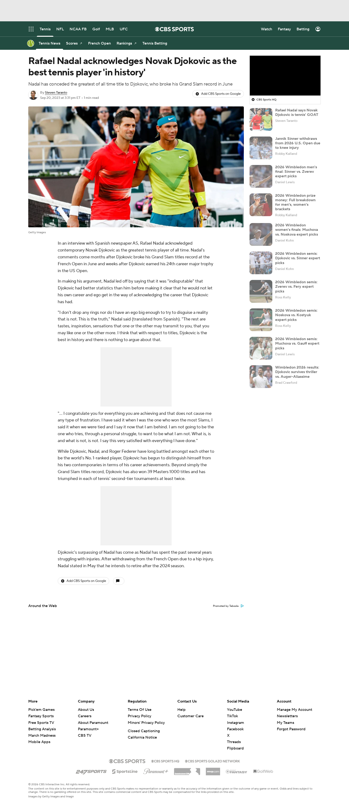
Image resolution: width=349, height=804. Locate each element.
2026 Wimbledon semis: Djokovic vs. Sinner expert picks (297, 258)
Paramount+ (88, 729)
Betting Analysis (42, 729)
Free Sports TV (41, 722)
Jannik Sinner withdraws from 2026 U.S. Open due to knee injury (297, 143)
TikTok (232, 716)
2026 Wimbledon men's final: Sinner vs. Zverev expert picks (296, 171)
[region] (285, 76)
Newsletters (287, 716)
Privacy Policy (139, 716)
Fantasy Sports (41, 716)
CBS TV (84, 735)
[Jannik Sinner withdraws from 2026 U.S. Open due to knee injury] (261, 148)
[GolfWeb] (263, 771)
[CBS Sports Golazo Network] (212, 760)
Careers (84, 716)
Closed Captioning (144, 731)
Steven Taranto (56, 93)
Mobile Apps (39, 742)
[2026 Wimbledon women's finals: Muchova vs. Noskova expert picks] (261, 234)
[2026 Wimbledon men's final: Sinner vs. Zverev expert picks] (261, 176)
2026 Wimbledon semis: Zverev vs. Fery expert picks (296, 286)
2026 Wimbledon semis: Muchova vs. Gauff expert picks (297, 343)
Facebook (235, 729)
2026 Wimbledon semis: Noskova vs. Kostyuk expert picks (296, 315)
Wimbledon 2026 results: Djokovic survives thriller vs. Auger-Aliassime (297, 372)
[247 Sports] (91, 770)
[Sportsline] (125, 770)
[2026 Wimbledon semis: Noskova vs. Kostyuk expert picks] (261, 319)
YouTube (234, 709)
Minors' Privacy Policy (146, 722)
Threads (234, 742)
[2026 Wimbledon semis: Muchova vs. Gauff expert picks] (261, 348)
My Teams (285, 722)
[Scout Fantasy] (237, 771)
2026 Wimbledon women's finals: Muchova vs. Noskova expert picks (296, 230)
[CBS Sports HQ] (165, 760)
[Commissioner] (187, 769)
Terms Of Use (139, 709)
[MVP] (213, 769)
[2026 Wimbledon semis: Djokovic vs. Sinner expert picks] (261, 262)
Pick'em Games (41, 709)
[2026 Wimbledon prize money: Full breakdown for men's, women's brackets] (261, 204)
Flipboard (235, 748)
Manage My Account (294, 709)
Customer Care (190, 716)
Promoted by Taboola (226, 606)
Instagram (235, 722)
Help (181, 709)
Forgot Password (291, 729)
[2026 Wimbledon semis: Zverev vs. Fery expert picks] (261, 291)
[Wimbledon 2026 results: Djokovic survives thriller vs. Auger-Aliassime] (261, 376)
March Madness (42, 735)
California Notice (142, 737)
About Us (86, 709)
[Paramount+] (155, 770)
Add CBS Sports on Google (221, 94)
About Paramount (93, 722)
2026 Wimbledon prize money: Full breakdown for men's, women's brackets (295, 202)
